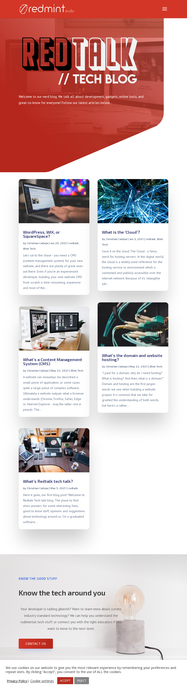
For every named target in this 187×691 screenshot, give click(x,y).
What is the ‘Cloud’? (121, 232)
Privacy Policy (17, 681)
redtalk (74, 243)
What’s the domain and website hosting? (132, 357)
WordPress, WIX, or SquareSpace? (41, 234)
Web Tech (29, 248)
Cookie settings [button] (42, 681)
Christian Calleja (37, 243)
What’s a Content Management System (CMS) (52, 361)
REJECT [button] (81, 680)
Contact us (36, 643)
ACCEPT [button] (65, 680)
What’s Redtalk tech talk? (48, 481)
